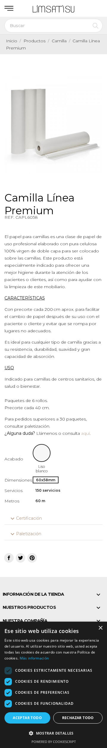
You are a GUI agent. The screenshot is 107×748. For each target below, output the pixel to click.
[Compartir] (9, 558)
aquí (85, 433)
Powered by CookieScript (54, 741)
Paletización (25, 534)
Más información (34, 658)
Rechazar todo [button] (78, 717)
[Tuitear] (20, 558)
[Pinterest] (32, 558)
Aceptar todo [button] (27, 717)
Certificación (25, 518)
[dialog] (53, 685)
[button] (53, 733)
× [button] (100, 628)
